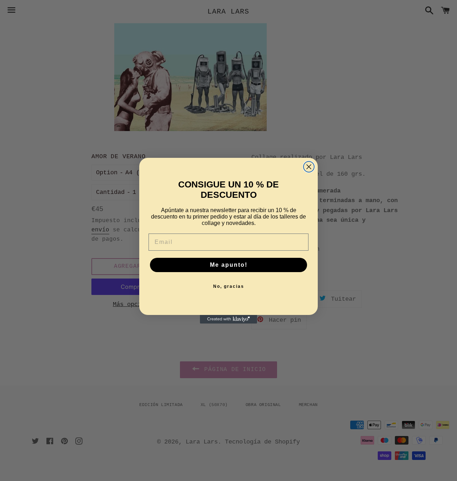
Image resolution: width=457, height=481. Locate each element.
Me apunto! (228, 265)
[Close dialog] (308, 166)
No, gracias (228, 286)
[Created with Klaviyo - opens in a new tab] (228, 319)
